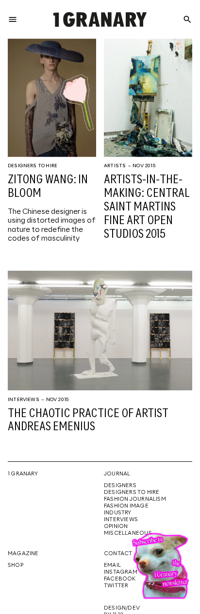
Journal (117, 474)
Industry (118, 513)
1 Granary (23, 474)
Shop (15, 565)
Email (112, 565)
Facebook (120, 579)
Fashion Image (126, 506)
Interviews (23, 399)
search (187, 19)
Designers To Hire (32, 165)
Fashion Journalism (135, 499)
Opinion (116, 526)
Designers (120, 486)
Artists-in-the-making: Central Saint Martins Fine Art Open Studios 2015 (147, 207)
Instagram (120, 572)
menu (12, 19)
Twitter (116, 586)
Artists (115, 165)
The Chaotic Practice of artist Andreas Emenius (88, 420)
